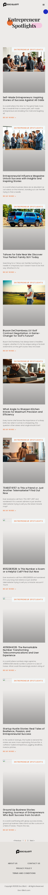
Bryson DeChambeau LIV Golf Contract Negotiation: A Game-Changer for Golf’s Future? (21, 333)
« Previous (17, 840)
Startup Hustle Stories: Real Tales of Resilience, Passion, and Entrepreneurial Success (24, 731)
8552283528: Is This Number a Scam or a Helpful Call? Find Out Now (24, 570)
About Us (12, 863)
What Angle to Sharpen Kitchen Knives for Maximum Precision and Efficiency (23, 412)
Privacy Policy (24, 868)
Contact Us (33, 863)
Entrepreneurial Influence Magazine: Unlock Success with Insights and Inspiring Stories (24, 178)
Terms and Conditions (24, 873)
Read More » (9, 117)
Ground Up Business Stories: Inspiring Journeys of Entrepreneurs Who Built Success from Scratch (23, 812)
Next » (32, 840)
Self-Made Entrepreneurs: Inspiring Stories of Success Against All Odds (23, 99)
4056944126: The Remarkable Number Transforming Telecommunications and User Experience (21, 651)
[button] (43, 4)
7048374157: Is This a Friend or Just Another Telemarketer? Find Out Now (23, 490)
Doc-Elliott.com (24, 890)
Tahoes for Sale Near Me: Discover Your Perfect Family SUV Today (23, 256)
